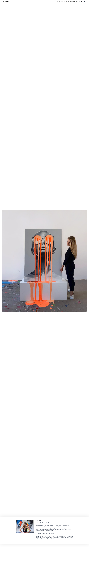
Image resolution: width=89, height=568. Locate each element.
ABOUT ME (65, 1)
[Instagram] (86, 1)
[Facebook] (84, 1)
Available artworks (71, 1)
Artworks (61, 1)
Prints (77, 1)
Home (58, 1)
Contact (80, 1)
